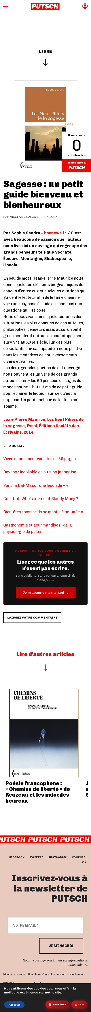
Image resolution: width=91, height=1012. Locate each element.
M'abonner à (76, 162)
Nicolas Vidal (21, 217)
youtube (78, 857)
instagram (57, 857)
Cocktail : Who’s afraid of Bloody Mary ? (40, 498)
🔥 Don (79, 1004)
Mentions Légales (14, 974)
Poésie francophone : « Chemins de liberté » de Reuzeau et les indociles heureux (38, 792)
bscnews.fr (55, 233)
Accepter (14, 1004)
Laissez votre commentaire (32, 617)
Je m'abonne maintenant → (45, 592)
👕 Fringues (57, 1004)
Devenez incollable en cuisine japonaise (39, 472)
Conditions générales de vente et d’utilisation (56, 974)
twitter (37, 857)
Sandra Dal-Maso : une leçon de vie (35, 485)
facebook (17, 857)
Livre (45, 51)
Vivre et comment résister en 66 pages (39, 458)
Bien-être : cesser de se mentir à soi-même (43, 512)
